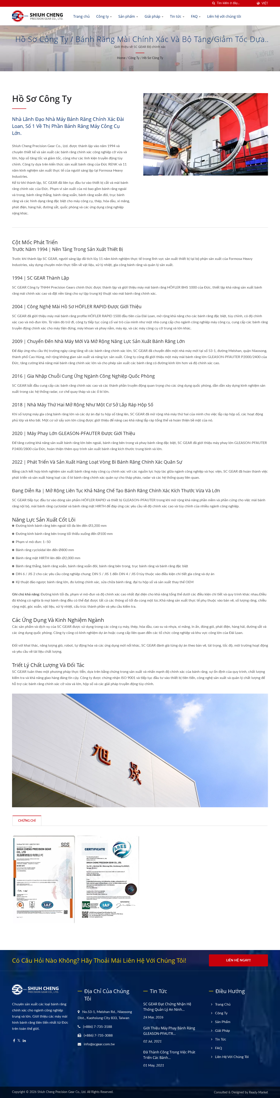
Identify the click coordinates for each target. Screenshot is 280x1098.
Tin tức (176, 16)
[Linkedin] (24, 1040)
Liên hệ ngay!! (238, 960)
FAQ (194, 16)
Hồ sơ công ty (152, 58)
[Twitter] (19, 1040)
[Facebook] (14, 1040)
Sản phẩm (127, 16)
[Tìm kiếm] (213, 3)
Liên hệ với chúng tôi (224, 16)
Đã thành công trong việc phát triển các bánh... (169, 1055)
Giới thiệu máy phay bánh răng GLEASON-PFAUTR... (169, 1031)
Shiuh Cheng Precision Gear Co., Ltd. (61, 1092)
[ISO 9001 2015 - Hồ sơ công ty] (44, 879)
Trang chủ (81, 16)
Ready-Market (258, 1092)
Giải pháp (153, 16)
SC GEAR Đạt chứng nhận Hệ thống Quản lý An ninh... (167, 1007)
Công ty (103, 16)
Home (121, 58)
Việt (265, 3)
